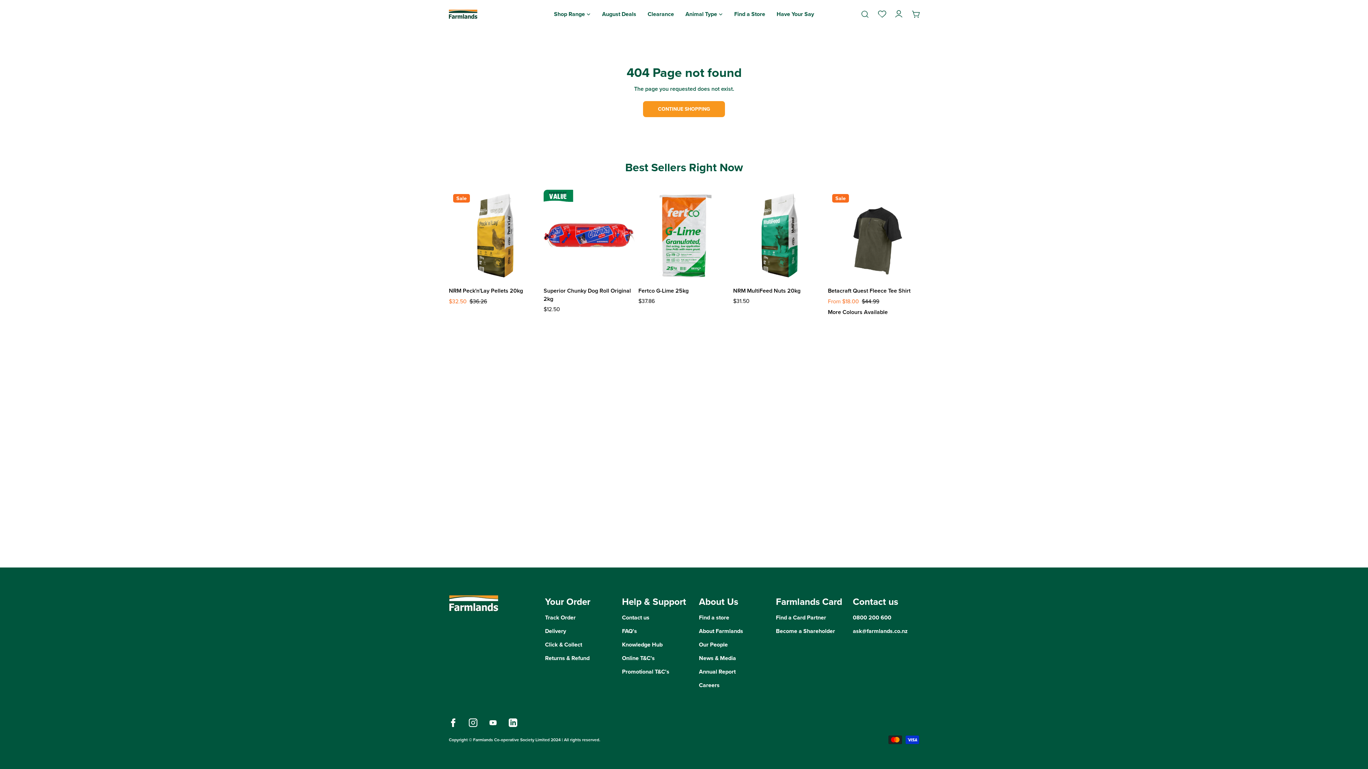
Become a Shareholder (805, 631)
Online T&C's (638, 658)
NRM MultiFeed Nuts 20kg (766, 291)
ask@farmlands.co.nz (880, 631)
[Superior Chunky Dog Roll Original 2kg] (589, 235)
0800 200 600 (872, 617)
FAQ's (629, 631)
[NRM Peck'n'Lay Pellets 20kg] (494, 235)
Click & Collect (563, 644)
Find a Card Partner (801, 617)
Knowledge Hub (642, 644)
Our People (713, 644)
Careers (709, 685)
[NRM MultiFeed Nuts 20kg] (778, 235)
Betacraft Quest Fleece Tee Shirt (869, 291)
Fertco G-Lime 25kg (663, 291)
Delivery (555, 631)
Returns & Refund (567, 658)
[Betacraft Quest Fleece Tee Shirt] (873, 235)
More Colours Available (858, 312)
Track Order (560, 617)
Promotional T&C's (645, 672)
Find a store (714, 617)
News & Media (717, 658)
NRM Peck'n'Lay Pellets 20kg (486, 291)
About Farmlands (721, 631)
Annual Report (717, 672)
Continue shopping (684, 109)
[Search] (865, 14)
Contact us (635, 617)
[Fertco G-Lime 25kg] (684, 235)
